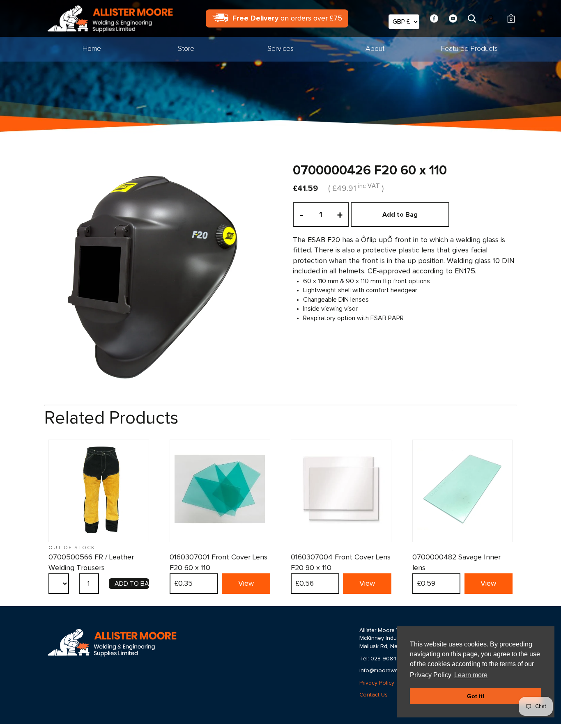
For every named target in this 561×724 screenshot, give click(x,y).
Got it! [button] (476, 696)
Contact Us (373, 695)
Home (92, 49)
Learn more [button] (470, 674)
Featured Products (469, 49)
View (246, 583)
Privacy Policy (376, 683)
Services (280, 49)
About (375, 49)
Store (186, 49)
